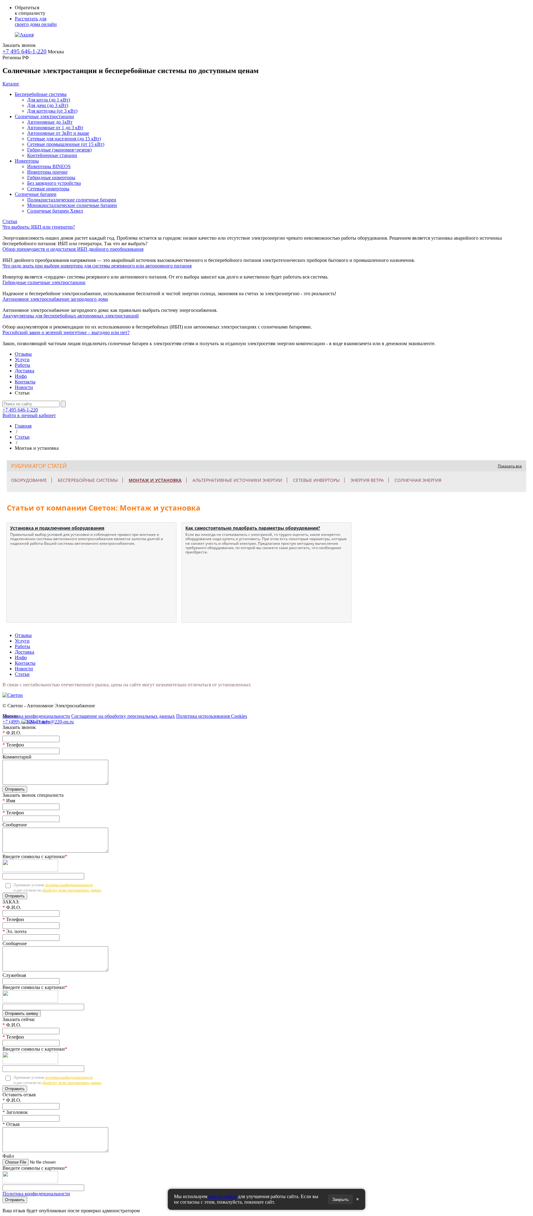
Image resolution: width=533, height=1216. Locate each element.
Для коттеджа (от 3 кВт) (52, 111)
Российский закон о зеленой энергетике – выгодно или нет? (66, 332)
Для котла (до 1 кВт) (48, 99)
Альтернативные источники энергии (237, 480)
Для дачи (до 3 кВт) (47, 105)
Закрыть (340, 1199)
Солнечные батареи (35, 194)
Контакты (25, 381)
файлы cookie (223, 1196)
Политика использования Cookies (211, 716)
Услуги (22, 359)
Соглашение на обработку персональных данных (123, 716)
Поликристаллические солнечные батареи (71, 199)
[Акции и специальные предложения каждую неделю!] (24, 34)
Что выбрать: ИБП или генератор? (38, 227)
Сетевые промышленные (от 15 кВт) (65, 144)
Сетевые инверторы (48, 188)
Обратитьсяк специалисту (30, 10)
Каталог (10, 83)
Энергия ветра (367, 480)
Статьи (9, 221)
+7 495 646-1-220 (24, 51)
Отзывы (23, 354)
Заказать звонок (19, 45)
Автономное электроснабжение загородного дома (55, 299)
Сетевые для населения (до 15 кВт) (64, 138)
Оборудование (29, 480)
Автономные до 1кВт (49, 122)
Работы (22, 365)
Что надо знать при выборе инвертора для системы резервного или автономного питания (97, 265)
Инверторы (27, 160)
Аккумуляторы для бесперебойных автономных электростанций (70, 315)
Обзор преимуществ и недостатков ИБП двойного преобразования (72, 249)
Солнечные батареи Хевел (55, 210)
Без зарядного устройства (54, 183)
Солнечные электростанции (44, 116)
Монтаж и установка (155, 480)
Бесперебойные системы (41, 94)
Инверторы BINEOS (49, 166)
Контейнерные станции (52, 155)
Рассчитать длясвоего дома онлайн (36, 21)
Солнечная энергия (418, 480)
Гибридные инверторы (51, 177)
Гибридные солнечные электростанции (43, 282)
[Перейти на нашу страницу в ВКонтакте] (26, 720)
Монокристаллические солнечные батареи (72, 205)
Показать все (510, 466)
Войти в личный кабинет (29, 415)
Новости (24, 387)
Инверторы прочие (47, 172)
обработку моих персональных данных (71, 890)
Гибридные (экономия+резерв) (59, 149)
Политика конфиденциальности (36, 716)
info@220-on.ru (58, 721)
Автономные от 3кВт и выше (58, 133)
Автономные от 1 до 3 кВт (55, 127)
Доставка (24, 370)
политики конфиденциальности (69, 885)
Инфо (21, 376)
